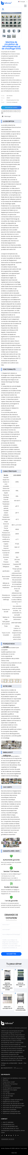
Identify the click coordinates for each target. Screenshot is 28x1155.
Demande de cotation (11, 107)
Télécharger (6, 116)
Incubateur (6, 1098)
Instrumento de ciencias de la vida (13, 1103)
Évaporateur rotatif (9, 1082)
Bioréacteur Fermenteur (10, 1084)
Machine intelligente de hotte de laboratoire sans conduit (7, 986)
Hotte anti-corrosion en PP (7, 1007)
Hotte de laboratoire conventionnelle (21, 1008)
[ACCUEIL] (6, 3)
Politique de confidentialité (9, 1063)
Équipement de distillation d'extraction (14, 1078)
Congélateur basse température (13, 1100)
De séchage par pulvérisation (12, 1088)
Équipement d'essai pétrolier (11, 1111)
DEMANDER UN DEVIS (7, 1139)
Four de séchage (8, 1096)
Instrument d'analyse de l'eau (12, 1113)
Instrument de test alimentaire (12, 1107)
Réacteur (5, 1080)
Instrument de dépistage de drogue (13, 1105)
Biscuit (20, 1063)
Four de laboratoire (9, 1094)
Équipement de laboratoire (11, 1102)
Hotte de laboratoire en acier (20, 984)
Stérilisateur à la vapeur (10, 1090)
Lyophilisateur (7, 1086)
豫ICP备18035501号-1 (7, 1068)
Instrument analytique (9, 1109)
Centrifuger (6, 1092)
